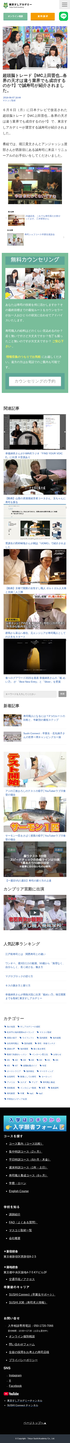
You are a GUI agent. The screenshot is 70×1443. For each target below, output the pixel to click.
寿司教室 (11, 1093)
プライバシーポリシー (23, 1360)
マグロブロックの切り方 (19, 976)
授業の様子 (12, 1038)
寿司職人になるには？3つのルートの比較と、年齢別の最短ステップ (44, 718)
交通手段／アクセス (22, 1279)
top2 (41, 1093)
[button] (64, 4)
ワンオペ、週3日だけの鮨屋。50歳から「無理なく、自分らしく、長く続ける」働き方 (35, 965)
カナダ (23, 1082)
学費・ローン (17, 1183)
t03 (8, 1066)
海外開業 (24, 1049)
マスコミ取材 (9, 100)
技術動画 (11, 1088)
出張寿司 (11, 1077)
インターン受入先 (40, 1054)
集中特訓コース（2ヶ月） (25, 1151)
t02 (16, 1060)
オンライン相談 (15, 16)
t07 (16, 1066)
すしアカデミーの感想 (30, 1027)
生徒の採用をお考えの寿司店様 (29, 1352)
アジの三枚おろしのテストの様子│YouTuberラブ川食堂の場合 (35, 792)
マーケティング (46, 1071)
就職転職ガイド (30, 1066)
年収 (44, 1066)
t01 (48, 1060)
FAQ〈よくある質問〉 (23, 1222)
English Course (19, 1191)
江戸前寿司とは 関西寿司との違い (25, 954)
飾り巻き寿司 (39, 1049)
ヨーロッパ (46, 1077)
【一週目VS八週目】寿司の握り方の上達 (28, 880)
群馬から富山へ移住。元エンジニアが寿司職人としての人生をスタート (35, 635)
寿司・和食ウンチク (46, 1043)
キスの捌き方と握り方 (18, 985)
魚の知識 (11, 1027)
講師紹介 (14, 1214)
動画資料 (55, 1088)
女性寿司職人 (13, 1043)
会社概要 (14, 1238)
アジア (35, 1082)
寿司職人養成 (49, 1082)
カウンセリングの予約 (35, 381)
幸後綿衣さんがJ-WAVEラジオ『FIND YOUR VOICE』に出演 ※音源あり (34, 455)
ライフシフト (28, 1038)
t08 (24, 1060)
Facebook (15, 1385)
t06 (56, 1060)
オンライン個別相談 (22, 1336)
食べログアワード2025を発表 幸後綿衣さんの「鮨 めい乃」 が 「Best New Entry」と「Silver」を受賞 (35, 679)
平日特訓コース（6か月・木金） (30, 1159)
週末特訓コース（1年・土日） (28, 1167)
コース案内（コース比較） (26, 1143)
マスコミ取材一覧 (20, 1230)
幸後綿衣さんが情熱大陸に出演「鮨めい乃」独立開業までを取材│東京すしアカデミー (35, 996)
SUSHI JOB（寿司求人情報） (28, 1302)
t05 (8, 1060)
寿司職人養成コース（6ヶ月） (28, 1175)
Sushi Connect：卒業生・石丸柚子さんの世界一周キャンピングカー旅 (44, 735)
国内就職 (28, 1043)
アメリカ (11, 1082)
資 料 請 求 (43, 16)
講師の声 (11, 1049)
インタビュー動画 (28, 1088)
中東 (22, 1093)
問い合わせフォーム (22, 1344)
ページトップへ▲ (35, 1422)
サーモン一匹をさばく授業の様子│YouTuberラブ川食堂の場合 (35, 837)
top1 (31, 1093)
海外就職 (57, 1038)
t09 (32, 1060)
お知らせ (57, 1054)
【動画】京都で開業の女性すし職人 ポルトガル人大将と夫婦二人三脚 (35, 590)
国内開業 (43, 1038)
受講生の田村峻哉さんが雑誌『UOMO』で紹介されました (35, 545)
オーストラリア (14, 1071)
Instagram (15, 1375)
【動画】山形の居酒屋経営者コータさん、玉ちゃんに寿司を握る (35, 500)
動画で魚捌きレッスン (17, 1054)
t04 (40, 1060)
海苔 (43, 1088)
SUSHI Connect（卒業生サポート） (32, 1294)
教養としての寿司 (28, 1077)
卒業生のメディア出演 (17, 1099)
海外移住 (30, 1071)
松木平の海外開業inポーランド (20, 1032)
